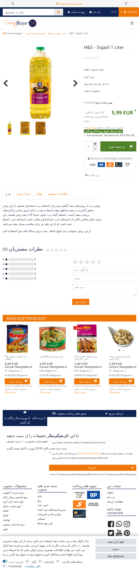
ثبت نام (111, 497)
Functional (15, 566)
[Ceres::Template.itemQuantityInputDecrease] (95, 148)
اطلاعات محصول (58, 194)
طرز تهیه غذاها (45, 523)
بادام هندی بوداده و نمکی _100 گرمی (120, 358)
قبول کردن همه (116, 541)
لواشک (6, 520)
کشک (6, 510)
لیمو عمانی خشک (12, 506)
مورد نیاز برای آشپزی (35, 33)
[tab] (8, 194)
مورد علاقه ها (93, 175)
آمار (34, 562)
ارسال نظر (81, 301)
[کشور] (106, 12)
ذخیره (116, 549)
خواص (39, 194)
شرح (8, 194)
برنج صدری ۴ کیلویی (14, 492)
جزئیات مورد (23, 194)
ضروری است (16, 562)
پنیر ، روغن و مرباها (57, 33)
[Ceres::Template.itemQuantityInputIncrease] (95, 143)
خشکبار (41, 518)
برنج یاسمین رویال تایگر (15, 497)
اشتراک (91, 467)
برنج (39, 500)
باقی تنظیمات (33, 566)
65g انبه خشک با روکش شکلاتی (15, 358)
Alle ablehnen (116, 556)
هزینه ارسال (91, 127)
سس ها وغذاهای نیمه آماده (51, 509)
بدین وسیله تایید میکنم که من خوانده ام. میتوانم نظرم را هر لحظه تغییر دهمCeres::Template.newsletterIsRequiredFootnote (92, 455)
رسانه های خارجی (72, 562)
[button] (13, 3)
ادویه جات (42, 505)
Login (110, 492)
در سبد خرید (117, 146)
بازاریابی (49, 562)
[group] (17, 338)
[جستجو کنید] (58, 12)
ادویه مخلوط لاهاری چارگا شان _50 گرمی (85, 358)
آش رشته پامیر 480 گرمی (51, 356)
